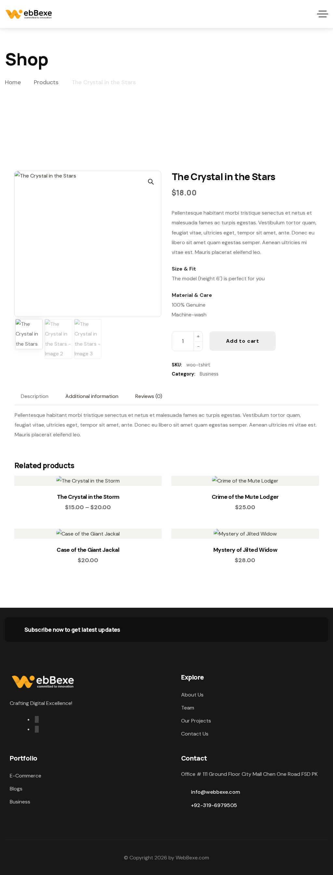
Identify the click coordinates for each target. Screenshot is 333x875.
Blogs (16, 788)
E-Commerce (25, 775)
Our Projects (196, 720)
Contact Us (194, 733)
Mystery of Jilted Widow (245, 549)
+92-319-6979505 (214, 805)
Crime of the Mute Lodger (245, 496)
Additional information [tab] (91, 396)
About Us (192, 694)
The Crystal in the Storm (88, 496)
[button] (150, 181)
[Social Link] (37, 719)
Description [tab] (34, 396)
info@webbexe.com (215, 792)
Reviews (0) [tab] (148, 396)
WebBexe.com (192, 857)
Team (187, 707)
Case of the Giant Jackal (88, 549)
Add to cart (242, 341)
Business (209, 374)
